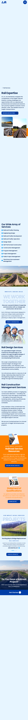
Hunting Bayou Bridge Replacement (14, 538)
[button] (12, 550)
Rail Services (14, 541)
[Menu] (25, 2)
